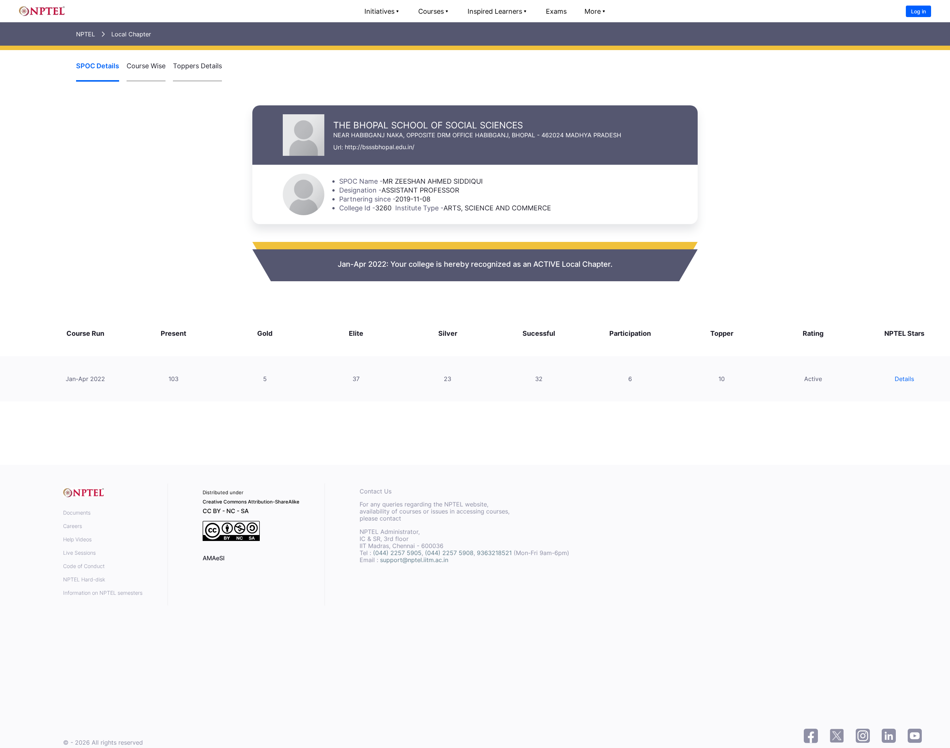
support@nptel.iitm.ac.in (414, 560)
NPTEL (85, 34)
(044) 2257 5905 (397, 553)
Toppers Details (197, 66)
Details (904, 379)
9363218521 (494, 553)
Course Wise (146, 66)
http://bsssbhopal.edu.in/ (380, 147)
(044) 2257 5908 (449, 553)
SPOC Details (97, 66)
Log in (918, 11)
